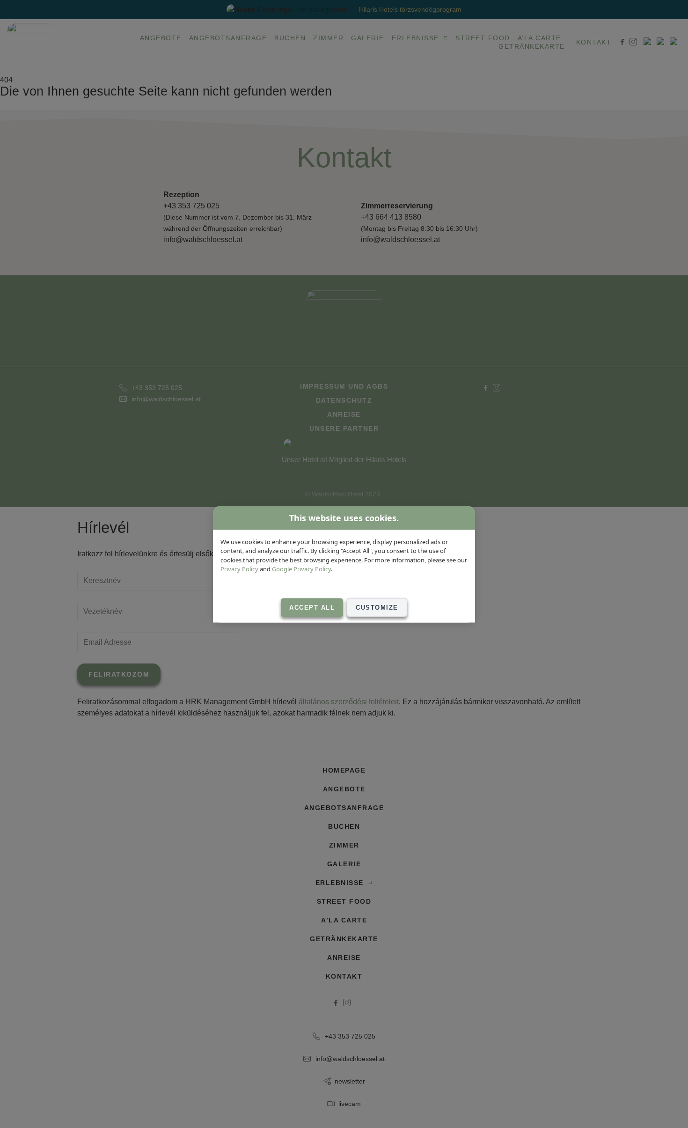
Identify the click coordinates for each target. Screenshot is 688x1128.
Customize (377, 607)
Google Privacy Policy (301, 569)
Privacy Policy (239, 569)
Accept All (312, 607)
